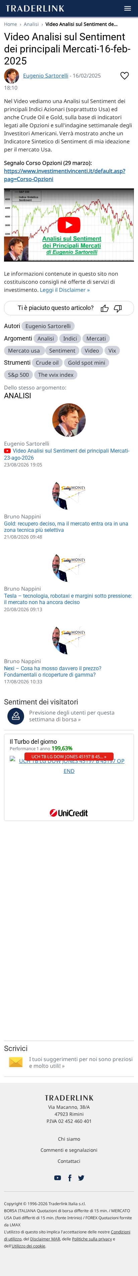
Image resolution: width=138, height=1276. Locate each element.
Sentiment (62, 350)
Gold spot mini (86, 362)
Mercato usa (24, 350)
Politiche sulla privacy (92, 1239)
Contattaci (69, 1161)
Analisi (31, 24)
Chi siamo (69, 1139)
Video (92, 350)
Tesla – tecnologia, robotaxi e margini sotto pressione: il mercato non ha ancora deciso (68, 599)
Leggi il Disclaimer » (65, 289)
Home (10, 24)
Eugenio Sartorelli (45, 75)
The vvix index (55, 374)
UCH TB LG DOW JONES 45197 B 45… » (69, 757)
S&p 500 (18, 374)
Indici (70, 338)
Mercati (96, 338)
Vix (112, 350)
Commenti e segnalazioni (69, 1150)
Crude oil (47, 362)
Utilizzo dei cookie (28, 1246)
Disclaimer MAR (45, 1239)
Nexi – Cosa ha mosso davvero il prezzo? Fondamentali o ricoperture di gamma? (52, 671)
